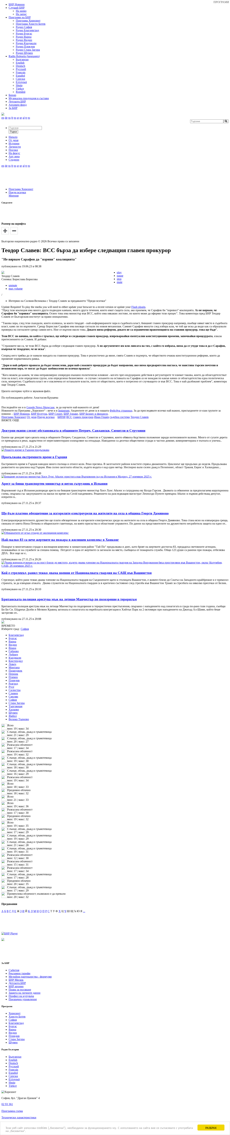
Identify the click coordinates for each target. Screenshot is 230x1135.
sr (18, 117)
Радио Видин (24, 40)
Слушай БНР (17, 7)
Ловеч (12, 664)
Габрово (14, 651)
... (84, 911)
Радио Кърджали (26, 43)
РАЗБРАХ (211, 1127)
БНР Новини (22, 413)
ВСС (69, 417)
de (6, 117)
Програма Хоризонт (28, 20)
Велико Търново (19, 719)
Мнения (14, 195)
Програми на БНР (20, 17)
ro (29, 117)
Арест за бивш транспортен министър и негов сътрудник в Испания (54, 483)
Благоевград (16, 635)
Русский (21, 69)
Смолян (13, 696)
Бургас (13, 638)
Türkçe (20, 88)
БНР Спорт (55, 413)
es (15, 117)
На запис (21, 14)
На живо (21, 10)
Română (20, 91)
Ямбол (13, 716)
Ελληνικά (21, 82)
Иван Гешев (101, 417)
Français (20, 72)
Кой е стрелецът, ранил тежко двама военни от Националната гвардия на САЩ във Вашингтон (76, 573)
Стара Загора (17, 703)
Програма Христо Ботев (30, 23)
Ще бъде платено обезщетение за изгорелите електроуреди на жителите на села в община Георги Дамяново (85, 513)
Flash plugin (138, 306)
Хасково (14, 709)
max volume (16, 288)
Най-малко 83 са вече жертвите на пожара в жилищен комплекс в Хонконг (60, 540)
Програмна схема (12, 1111)
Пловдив (14, 680)
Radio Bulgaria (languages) (24, 56)
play (119, 272)
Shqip (19, 85)
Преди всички (17, 192)
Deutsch (20, 65)
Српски (20, 78)
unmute (13, 285)
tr (26, 117)
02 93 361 (7, 1104)
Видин (13, 644)
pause (120, 275)
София (13, 699)
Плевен (13, 677)
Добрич (13, 654)
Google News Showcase (40, 407)
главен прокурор (83, 417)
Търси (13, 131)
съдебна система (120, 417)
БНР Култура (39, 413)
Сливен (13, 693)
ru (9, 117)
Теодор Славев (139, 417)
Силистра (14, 690)
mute (119, 282)
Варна (12, 641)
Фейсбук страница (121, 410)
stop (119, 278)
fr (12, 117)
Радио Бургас (24, 33)
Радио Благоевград (27, 30)
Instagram (63, 410)
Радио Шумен (24, 53)
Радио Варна (23, 36)
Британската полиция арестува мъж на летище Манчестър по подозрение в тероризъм (69, 599)
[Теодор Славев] (2, 272)
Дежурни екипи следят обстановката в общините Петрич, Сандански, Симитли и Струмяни (73, 430)
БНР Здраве (71, 413)
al (24, 117)
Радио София (24, 27)
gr (21, 117)
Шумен (13, 712)
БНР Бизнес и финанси (93, 413)
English (20, 62)
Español (20, 75)
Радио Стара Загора (28, 49)
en (2, 117)
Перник (13, 673)
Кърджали (15, 657)
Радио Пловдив (25, 46)
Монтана (14, 667)
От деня (31, 417)
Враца (12, 648)
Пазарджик (15, 670)
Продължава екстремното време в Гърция (34, 457)
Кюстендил (16, 660)
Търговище (15, 706)
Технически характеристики (18, 1117)
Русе (11, 686)
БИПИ (62, 417)
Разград (13, 683)
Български (22, 59)
